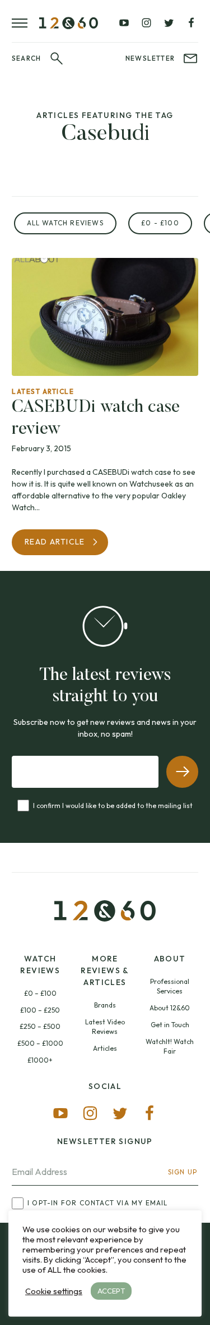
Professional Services (169, 986)
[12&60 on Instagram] (146, 23)
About (170, 959)
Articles (105, 1048)
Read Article (55, 542)
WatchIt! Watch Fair (170, 1046)
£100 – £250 (40, 1010)
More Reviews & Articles (105, 970)
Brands (105, 1005)
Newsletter (150, 58)
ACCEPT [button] (111, 1290)
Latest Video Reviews (105, 1027)
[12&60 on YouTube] (124, 23)
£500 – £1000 (40, 1043)
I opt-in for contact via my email (97, 1203)
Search (26, 58)
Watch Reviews (40, 964)
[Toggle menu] (25, 22)
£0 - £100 (160, 223)
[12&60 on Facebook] (191, 23)
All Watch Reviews (65, 223)
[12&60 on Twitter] (168, 23)
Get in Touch (170, 1024)
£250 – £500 (40, 1026)
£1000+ (40, 1060)
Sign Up (182, 1172)
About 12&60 (170, 1008)
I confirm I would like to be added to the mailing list (113, 805)
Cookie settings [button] (53, 1291)
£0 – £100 (40, 993)
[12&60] (68, 23)
